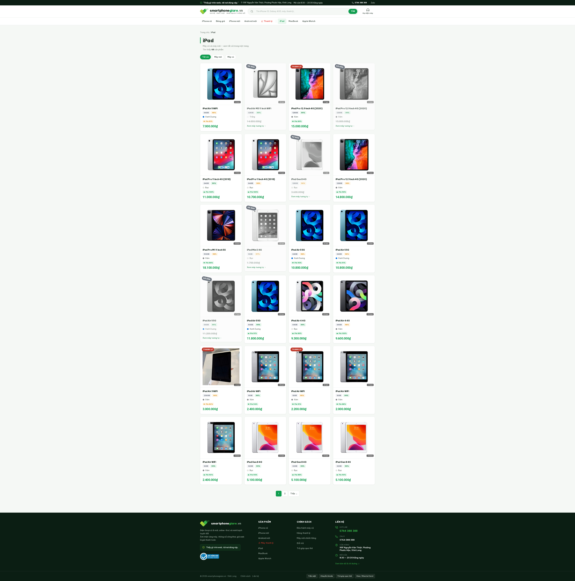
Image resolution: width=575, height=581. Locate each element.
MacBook (293, 21)
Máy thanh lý (267, 542)
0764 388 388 (349, 531)
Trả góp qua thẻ (305, 548)
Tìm (353, 11)
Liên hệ (255, 576)
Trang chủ (204, 32)
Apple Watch (308, 21)
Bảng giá (220, 21)
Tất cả (205, 57)
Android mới (250, 21)
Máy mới (218, 57)
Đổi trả (300, 543)
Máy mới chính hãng (306, 538)
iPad (282, 21)
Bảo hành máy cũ (305, 528)
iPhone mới (234, 21)
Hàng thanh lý (303, 533)
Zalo (373, 2)
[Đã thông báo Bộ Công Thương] (209, 556)
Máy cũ (230, 57)
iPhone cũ (207, 21)
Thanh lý (268, 21)
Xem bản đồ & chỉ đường (346, 563)
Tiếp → (293, 493)
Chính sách (245, 576)
